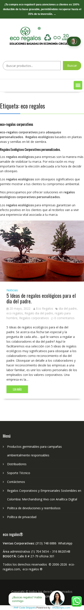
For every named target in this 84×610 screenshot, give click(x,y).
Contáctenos (16, 482)
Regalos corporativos (34, 318)
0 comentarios (64, 318)
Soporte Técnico (18, 473)
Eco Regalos (44, 308)
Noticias (12, 290)
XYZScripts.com (61, 607)
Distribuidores (16, 464)
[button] (78, 85)
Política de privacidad (21, 517)
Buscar (72, 65)
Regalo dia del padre (39, 313)
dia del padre (68, 308)
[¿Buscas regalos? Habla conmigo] (57, 598)
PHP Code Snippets (25, 607)
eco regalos (14, 313)
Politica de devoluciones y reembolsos (34, 508)
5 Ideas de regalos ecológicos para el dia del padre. (41, 298)
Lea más (17, 389)
